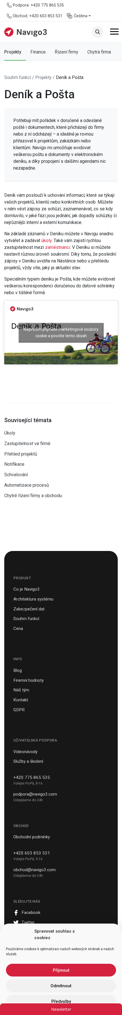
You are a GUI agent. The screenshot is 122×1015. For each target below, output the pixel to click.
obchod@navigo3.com (34, 869)
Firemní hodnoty (28, 680)
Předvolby (61, 1001)
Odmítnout (61, 985)
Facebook (31, 912)
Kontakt (20, 699)
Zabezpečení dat (29, 609)
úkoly (46, 240)
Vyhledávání (97, 32)
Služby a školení (28, 761)
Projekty (12, 52)
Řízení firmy (66, 52)
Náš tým (21, 690)
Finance (38, 52)
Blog (17, 670)
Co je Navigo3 (26, 589)
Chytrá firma (99, 52)
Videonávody (25, 751)
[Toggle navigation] (114, 32)
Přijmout (61, 970)
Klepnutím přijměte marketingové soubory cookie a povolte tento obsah (61, 332)
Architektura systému (33, 599)
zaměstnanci (57, 247)
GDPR (19, 709)
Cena (18, 628)
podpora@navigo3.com (35, 794)
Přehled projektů (20, 454)
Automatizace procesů (26, 485)
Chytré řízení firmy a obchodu (33, 495)
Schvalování (16, 474)
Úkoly (9, 433)
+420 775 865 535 (31, 777)
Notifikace (14, 464)
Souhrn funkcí (26, 618)
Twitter (28, 922)
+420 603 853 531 (31, 853)
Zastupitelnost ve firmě (27, 443)
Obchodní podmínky (31, 836)
